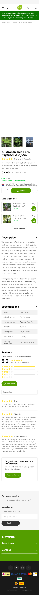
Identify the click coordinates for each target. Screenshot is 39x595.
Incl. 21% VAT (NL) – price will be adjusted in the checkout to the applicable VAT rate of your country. (21, 185)
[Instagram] (28, 567)
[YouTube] (22, 567)
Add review (11, 384)
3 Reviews (17, 159)
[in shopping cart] (33, 208)
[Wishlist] (32, 7)
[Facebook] (10, 567)
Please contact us (13, 475)
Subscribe (9, 523)
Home (3, 22)
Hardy (8, 22)
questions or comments (21, 500)
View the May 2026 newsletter (12, 511)
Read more (14, 168)
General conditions (19, 588)
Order (22, 191)
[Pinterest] (16, 567)
